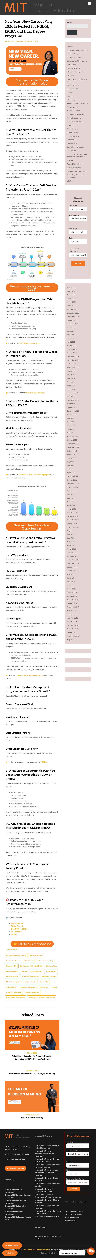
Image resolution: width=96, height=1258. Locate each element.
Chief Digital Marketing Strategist (47, 1216)
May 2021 (70, 502)
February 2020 (72, 553)
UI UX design (71, 181)
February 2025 (72, 349)
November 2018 (73, 600)
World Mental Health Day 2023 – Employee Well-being (32, 1073)
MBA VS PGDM (73, 125)
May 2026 (70, 295)
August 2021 (71, 491)
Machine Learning (12, 976)
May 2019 (70, 585)
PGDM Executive (18, 926)
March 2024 (71, 389)
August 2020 (71, 531)
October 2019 (72, 567)
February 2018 (72, 618)
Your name (73, 206)
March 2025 (71, 346)
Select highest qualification (74, 250)
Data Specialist (70, 1220)
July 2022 (70, 462)
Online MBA (44, 982)
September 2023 (73, 411)
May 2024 (70, 382)
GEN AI (69, 96)
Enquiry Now (13, 1245)
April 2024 (71, 386)
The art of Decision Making (32, 1118)
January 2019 (72, 596)
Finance (24, 971)
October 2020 (72, 523)
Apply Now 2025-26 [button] (15, 1168)
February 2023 (72, 436)
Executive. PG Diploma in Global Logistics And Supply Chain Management (46, 1172)
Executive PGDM (12, 971)
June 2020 (71, 538)
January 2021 (72, 513)
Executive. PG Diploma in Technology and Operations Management (44, 1153)
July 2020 (70, 534)
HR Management (36, 971)
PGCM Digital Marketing (73, 1214)
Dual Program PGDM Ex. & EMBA (31, 966)
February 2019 (72, 592)
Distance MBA (11, 966)
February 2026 (72, 306)
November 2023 (73, 404)
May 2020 (70, 542)
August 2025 (71, 327)
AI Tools (70, 46)
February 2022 (72, 476)
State (71, 238)
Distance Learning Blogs (45, 961)
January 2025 (72, 353)
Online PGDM (11, 987)
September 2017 (73, 636)
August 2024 (71, 371)
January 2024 (72, 396)
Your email (73, 228)
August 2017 (71, 640)
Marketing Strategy (49, 976)
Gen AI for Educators (72, 1217)
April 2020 (71, 545)
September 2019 (73, 571)
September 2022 (73, 454)
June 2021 (71, 498)
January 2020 (72, 556)
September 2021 (73, 487)
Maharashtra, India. (12, 1149)
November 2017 (73, 629)
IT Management (51, 971)
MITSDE (10, 41)
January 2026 (72, 309)
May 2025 (70, 338)
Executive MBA (17, 923)
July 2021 (70, 494)
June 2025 (71, 335)
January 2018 (72, 621)
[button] (32, 81)
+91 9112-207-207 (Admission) (17, 1154)
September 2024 (73, 367)
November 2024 (73, 360)
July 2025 (70, 331)
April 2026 (71, 298)
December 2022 (73, 444)
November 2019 (73, 563)
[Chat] (91, 1251)
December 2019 (73, 560)
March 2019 (71, 589)
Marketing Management (30, 976)
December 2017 (73, 625)
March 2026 (71, 302)
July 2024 (70, 375)
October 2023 (72, 407)
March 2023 (71, 433)
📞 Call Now (10, 1253)
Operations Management (27, 987)
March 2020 (71, 549)
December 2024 (73, 356)
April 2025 (71, 342)
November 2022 (73, 447)
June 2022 (71, 465)
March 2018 (71, 614)
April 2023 (71, 429)
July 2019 (70, 578)
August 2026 (71, 287)
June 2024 (71, 378)
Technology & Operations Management (41, 998)
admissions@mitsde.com (16, 1159)
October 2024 (72, 364)
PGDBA (14, 934)
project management (32, 992)
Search (69, 23)
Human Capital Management (77, 103)
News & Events (72, 129)
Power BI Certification (13, 992)
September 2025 (73, 324)
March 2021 (71, 509)
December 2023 (73, 400)
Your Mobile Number (76, 215)
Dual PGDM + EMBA (19, 929)
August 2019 (71, 574)
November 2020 (73, 520)
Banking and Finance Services (16, 955)
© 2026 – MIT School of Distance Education (33, 1250)
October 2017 (72, 632)
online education (30, 982)
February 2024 (72, 393)
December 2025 (73, 313)
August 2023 (71, 415)
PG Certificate (16, 932)
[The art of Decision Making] (32, 1096)
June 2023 (71, 422)
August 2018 (71, 611)
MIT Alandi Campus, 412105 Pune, (17, 1147)
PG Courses (44, 987)
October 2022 (72, 451)
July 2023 (70, 418)
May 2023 (70, 425)
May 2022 (70, 469)
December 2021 (73, 484)
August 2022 (71, 458)
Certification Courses (13, 961)
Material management (14, 982)
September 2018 (73, 607)
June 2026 (71, 291)
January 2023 (72, 440)
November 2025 (73, 317)
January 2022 (72, 480)
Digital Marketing (73, 68)
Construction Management (77, 61)
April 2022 (71, 473)
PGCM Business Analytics (74, 1211)
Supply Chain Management (15, 998)
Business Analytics (36, 955)
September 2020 (73, 527)
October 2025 (72, 320)
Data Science (28, 961)
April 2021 (71, 505)
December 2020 (73, 516)
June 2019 (71, 582)
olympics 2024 (72, 132)
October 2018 (72, 603)
